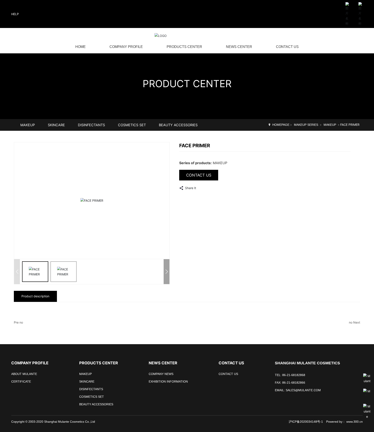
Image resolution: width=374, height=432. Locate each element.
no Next (354, 322)
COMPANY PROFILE (126, 47)
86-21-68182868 (293, 375)
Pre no (18, 322)
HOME (80, 47)
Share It (190, 188)
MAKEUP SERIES (306, 124)
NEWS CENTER (239, 47)
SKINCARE (56, 125)
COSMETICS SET (132, 125)
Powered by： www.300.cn (344, 421)
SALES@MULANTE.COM (303, 390)
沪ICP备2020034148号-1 (306, 421)
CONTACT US (287, 47)
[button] (166, 271)
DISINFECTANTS (91, 125)
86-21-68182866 (293, 382)
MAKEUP (27, 125)
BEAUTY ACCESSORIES (178, 125)
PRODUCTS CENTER (184, 47)
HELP (15, 14)
